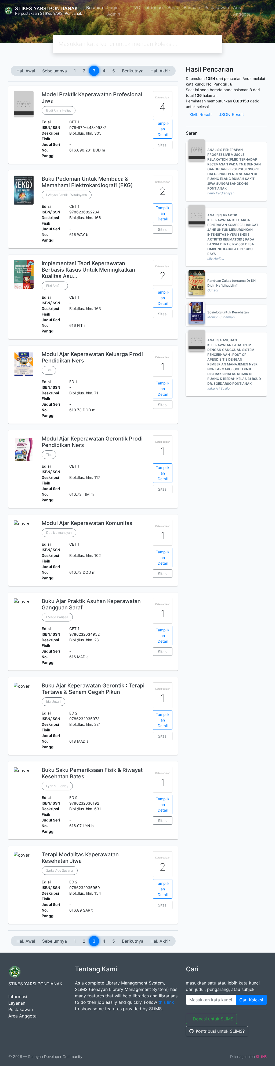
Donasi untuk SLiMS (213, 1018)
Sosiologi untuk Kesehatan (228, 312)
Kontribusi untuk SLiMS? (220, 1031)
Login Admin (113, 11)
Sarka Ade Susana (59, 870)
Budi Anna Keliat (58, 110)
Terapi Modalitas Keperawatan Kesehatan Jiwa (80, 857)
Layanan (16, 1003)
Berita (173, 7)
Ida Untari (53, 701)
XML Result (200, 114)
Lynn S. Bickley (57, 786)
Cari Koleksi (251, 999)
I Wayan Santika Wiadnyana (66, 195)
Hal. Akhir (160, 70)
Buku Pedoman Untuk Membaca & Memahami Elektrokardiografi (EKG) (87, 182)
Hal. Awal (25, 70)
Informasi (153, 7)
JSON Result (231, 114)
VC (137, 7)
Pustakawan (216, 7)
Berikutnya (132, 70)
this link (166, 1002)
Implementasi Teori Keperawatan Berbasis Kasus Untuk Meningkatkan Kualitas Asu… (88, 269)
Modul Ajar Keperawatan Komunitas (87, 523)
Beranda (94, 7)
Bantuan (192, 7)
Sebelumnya (54, 70)
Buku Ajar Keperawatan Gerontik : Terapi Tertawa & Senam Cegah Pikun (93, 688)
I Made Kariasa (57, 617)
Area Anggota (242, 11)
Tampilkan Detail (162, 129)
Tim (49, 370)
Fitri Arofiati (54, 286)
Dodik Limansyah (59, 533)
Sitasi (162, 145)
